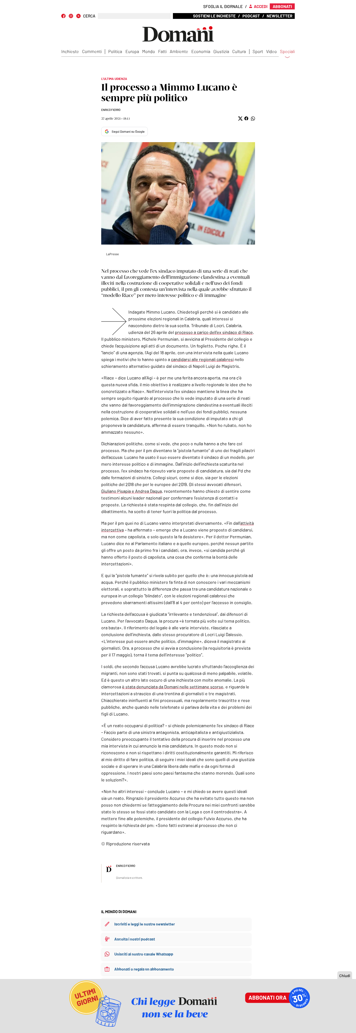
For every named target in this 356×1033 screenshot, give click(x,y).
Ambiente (179, 51)
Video (271, 51)
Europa (132, 51)
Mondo (148, 51)
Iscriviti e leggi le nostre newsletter (144, 924)
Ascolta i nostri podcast (134, 939)
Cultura (239, 51)
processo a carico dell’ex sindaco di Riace (214, 332)
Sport (258, 51)
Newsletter (279, 15)
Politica (115, 51)
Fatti (162, 51)
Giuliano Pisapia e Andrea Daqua (131, 491)
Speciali (287, 51)
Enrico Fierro (110, 109)
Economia (200, 51)
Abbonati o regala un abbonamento (144, 969)
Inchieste (70, 51)
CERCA (89, 16)
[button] (240, 118)
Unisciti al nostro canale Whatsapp (143, 954)
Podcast (251, 15)
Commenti (92, 51)
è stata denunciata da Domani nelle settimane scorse (172, 686)
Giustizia (221, 51)
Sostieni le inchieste (214, 15)
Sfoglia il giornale (223, 6)
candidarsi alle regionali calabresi (202, 359)
